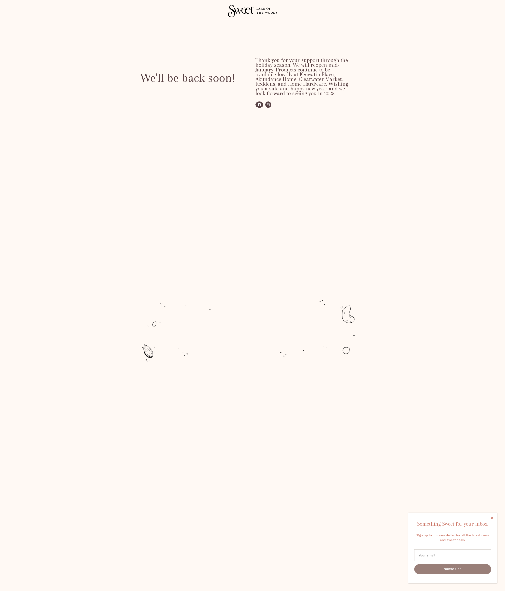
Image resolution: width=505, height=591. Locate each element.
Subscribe (452, 569)
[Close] (492, 517)
